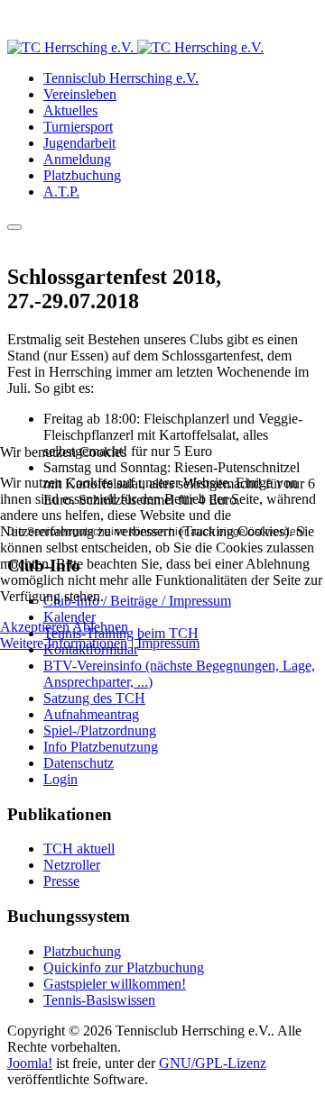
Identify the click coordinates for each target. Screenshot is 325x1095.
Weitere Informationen (63, 643)
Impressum (168, 643)
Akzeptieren (35, 626)
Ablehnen (100, 626)
